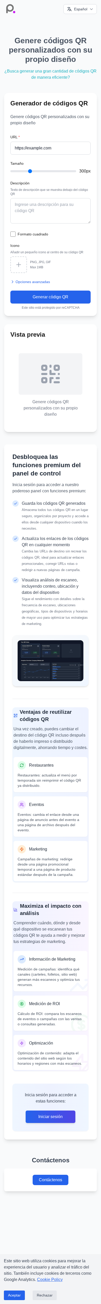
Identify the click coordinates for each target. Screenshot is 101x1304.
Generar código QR (50, 297)
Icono (14, 245)
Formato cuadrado (33, 234)
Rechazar (45, 1295)
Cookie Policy (50, 1279)
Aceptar (14, 1295)
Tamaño (17, 163)
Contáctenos (50, 1180)
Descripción (20, 183)
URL (15, 137)
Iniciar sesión (50, 1116)
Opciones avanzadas (33, 282)
